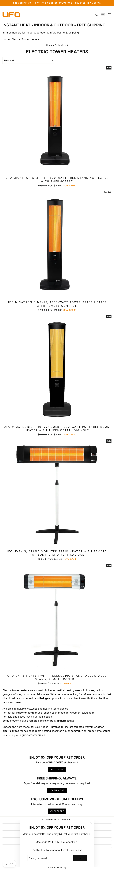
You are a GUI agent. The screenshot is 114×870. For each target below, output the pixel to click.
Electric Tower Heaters (25, 39)
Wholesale (57, 811)
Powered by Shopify (57, 867)
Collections (60, 45)
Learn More (57, 790)
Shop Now (57, 769)
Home (6, 39)
